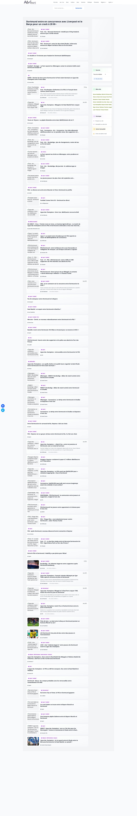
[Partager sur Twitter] (3, 410)
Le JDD (30, 344)
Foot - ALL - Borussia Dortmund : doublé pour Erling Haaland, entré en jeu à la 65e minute (59, 32)
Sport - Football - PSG (34, 317)
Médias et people (33, 221)
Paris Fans (31, 322)
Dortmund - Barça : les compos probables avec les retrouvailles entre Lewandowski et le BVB (49, 681)
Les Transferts (32, 312)
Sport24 (30, 70)
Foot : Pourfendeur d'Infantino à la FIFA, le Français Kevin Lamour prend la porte (58, 90)
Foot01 (30, 193)
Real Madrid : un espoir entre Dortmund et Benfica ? (44, 309)
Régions (103, 2)
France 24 (44, 112)
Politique (90, 2)
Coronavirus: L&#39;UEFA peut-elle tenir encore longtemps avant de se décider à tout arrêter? (59, 484)
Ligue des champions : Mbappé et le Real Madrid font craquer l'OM (60, 105)
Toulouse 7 (31, 661)
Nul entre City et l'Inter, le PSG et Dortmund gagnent (57, 693)
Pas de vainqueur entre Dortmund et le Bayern (42, 299)
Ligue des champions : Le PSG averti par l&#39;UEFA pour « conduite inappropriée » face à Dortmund (59, 472)
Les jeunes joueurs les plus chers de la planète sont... (57, 178)
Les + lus (62, 2)
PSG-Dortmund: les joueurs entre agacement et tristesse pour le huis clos (60, 508)
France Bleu (31, 82)
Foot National (44, 48)
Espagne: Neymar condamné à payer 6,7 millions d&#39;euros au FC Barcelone (60, 460)
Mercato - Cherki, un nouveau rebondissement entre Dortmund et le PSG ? (51, 319)
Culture (72, 2)
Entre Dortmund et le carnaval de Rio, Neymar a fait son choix (47, 423)
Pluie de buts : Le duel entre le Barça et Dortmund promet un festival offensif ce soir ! (60, 622)
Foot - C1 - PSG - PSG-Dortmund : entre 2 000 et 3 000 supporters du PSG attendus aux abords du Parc (56, 260)
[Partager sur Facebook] (3, 406)
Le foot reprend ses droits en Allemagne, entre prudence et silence (59, 155)
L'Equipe (43, 36)
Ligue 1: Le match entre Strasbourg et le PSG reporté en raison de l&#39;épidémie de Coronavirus (58, 236)
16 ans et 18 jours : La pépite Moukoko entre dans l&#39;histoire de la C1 (50, 120)
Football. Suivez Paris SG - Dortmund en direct (55, 200)
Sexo (78, 2)
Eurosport (31, 58)
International (45, 588)
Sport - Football (46, 29)
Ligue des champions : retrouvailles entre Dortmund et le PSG (60, 352)
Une (43, 87)
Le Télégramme (45, 203)
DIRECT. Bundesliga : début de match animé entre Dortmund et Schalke (59, 388)
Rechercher (79, 8)
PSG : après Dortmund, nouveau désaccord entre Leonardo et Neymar (49, 531)
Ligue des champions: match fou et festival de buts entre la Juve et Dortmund (59, 606)
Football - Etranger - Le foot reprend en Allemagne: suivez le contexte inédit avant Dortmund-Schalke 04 (53, 66)
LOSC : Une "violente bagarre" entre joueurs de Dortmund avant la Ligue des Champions (59, 645)
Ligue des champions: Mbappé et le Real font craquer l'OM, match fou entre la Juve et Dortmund (59, 591)
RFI (42, 355)
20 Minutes (44, 97)
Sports (110, 2)
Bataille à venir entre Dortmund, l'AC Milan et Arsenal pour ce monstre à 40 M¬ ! (53, 330)
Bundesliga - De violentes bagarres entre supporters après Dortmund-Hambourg (59, 564)
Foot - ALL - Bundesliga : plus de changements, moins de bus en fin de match (59, 143)
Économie (96, 2)
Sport (44, 197)
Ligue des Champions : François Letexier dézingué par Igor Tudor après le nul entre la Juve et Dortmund (59, 576)
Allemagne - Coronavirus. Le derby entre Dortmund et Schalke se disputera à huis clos (60, 400)
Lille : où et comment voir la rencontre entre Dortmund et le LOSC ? (59, 284)
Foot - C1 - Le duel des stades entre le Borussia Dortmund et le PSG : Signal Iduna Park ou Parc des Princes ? (60, 542)
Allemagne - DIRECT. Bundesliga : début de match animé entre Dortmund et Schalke (60, 376)
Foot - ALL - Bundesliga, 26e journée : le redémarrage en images (58, 167)
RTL (42, 500)
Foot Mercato (44, 181)
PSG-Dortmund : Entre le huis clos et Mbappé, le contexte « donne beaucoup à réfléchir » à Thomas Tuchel (58, 272)
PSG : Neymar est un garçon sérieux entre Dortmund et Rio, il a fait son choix (52, 434)
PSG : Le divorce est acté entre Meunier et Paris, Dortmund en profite (49, 190)
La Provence (44, 598)
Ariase (30, 368)
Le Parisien (31, 534)
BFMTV (43, 511)
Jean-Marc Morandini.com (34, 228)
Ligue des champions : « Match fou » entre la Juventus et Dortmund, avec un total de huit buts (58, 445)
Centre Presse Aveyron (46, 745)
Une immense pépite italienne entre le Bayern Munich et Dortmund (58, 717)
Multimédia (32, 361)
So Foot (43, 568)
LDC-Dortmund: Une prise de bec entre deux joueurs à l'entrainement (57, 634)
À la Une (56, 2)
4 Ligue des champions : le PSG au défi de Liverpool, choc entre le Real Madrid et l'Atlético (53, 669)
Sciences (83, 2)
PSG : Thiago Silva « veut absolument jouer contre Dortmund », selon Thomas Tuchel (56, 520)
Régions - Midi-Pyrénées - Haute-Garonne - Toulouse (41, 654)
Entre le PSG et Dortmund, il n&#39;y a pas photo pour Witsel (46, 553)
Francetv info (44, 252)
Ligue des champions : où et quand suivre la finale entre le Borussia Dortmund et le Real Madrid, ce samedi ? (59, 741)
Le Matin (43, 695)
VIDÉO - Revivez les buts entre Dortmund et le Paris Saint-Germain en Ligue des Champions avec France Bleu (52, 78)
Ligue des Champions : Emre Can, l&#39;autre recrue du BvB (59, 212)
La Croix (43, 158)
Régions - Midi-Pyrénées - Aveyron (50, 738)
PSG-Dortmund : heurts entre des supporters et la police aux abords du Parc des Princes (53, 341)
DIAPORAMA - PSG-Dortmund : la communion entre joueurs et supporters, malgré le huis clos (60, 496)
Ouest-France (44, 380)
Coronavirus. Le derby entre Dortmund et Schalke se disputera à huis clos (60, 412)
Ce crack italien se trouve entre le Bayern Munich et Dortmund (57, 705)
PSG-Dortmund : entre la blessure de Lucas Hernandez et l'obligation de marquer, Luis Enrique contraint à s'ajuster (58, 248)
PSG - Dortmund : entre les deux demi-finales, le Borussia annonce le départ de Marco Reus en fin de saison (58, 44)
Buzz (67, 2)
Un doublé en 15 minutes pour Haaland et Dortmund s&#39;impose (49, 55)
